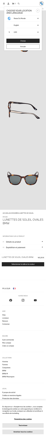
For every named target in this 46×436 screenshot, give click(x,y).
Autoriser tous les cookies (23, 432)
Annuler (23, 46)
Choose (23, 41)
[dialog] (23, 218)
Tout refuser (23, 425)
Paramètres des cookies (23, 419)
